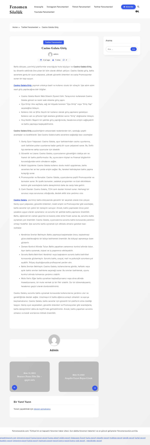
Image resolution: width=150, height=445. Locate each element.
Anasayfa (38, 7)
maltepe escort (116, 438)
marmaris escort (45, 441)
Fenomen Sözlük (18, 9)
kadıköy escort (6, 441)
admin (55, 54)
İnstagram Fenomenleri (58, 7)
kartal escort (140, 438)
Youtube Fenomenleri (44, 12)
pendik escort (128, 438)
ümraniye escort (24, 438)
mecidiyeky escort (94, 441)
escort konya (58, 441)
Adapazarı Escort (78, 438)
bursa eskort (53, 438)
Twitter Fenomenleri (103, 7)
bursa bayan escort (39, 438)
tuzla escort (91, 438)
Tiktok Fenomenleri (81, 7)
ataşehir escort (102, 438)
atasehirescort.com (8, 438)
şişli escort (80, 441)
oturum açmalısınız (42, 409)
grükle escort (64, 438)
